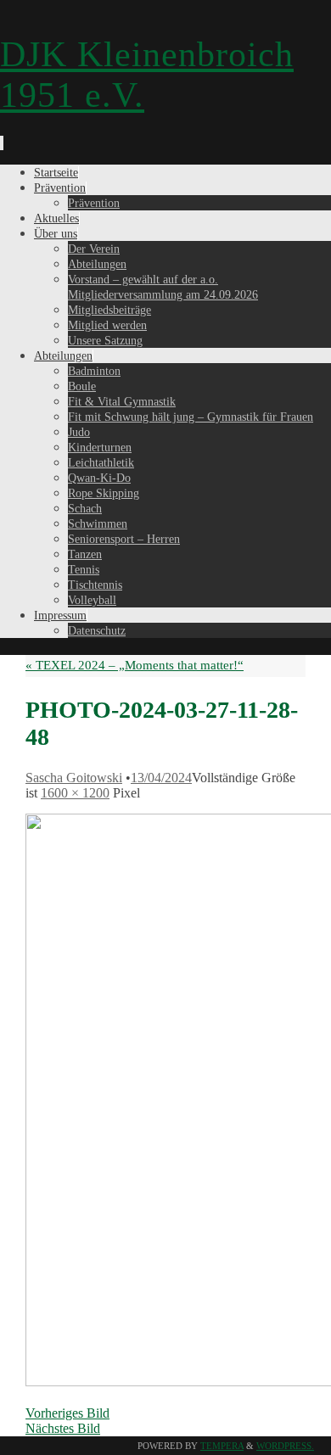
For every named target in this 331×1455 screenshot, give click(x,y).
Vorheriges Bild (67, 1413)
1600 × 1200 (75, 793)
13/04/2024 (161, 777)
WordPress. (285, 1446)
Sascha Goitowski (73, 777)
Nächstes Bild (62, 1428)
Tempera (222, 1446)
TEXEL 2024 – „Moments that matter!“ (134, 665)
